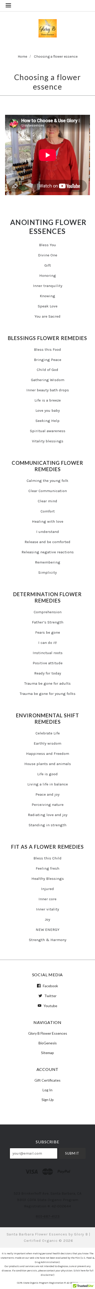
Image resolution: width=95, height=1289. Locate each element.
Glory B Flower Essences (47, 1033)
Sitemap (47, 1052)
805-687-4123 (48, 1216)
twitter (50, 996)
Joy (47, 919)
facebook (50, 986)
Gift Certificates (47, 1080)
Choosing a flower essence (56, 56)
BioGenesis (48, 1043)
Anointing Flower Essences (48, 226)
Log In (47, 1090)
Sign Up (48, 1099)
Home (22, 56)
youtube (50, 1006)
